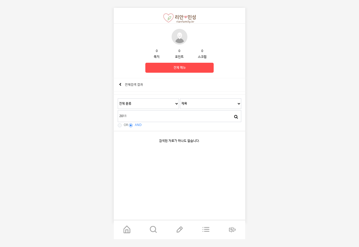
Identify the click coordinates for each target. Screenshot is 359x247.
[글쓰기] (179, 230)
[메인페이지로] (127, 230)
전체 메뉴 (179, 68)
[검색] (236, 117)
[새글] (206, 230)
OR (126, 125)
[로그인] (232, 230)
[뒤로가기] (120, 85)
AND (138, 125)
